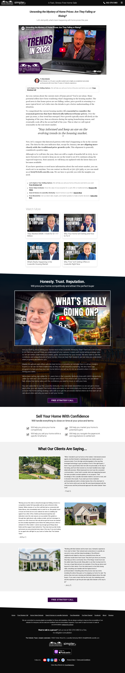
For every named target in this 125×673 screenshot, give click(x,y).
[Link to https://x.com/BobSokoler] (59, 660)
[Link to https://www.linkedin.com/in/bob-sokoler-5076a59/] (52, 660)
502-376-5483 (111, 3)
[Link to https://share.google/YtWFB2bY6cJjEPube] (63, 660)
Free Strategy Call (35, 185)
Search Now (78, 193)
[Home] (13, 3)
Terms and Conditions (83, 660)
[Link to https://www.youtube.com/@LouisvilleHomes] (44, 660)
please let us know (67, 624)
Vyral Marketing (69, 665)
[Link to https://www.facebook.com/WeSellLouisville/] (48, 660)
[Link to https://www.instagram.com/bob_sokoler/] (55, 660)
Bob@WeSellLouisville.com (41, 172)
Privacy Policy (71, 660)
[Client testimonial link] (39, 468)
